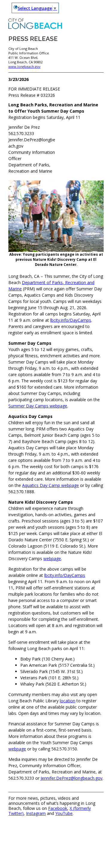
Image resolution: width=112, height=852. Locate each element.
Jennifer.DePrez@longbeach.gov (71, 778)
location (67, 701)
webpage (52, 558)
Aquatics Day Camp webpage (50, 485)
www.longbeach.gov (24, 66)
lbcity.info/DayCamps (70, 320)
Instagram (36, 813)
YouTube (64, 813)
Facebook (57, 808)
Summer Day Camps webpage (37, 406)
